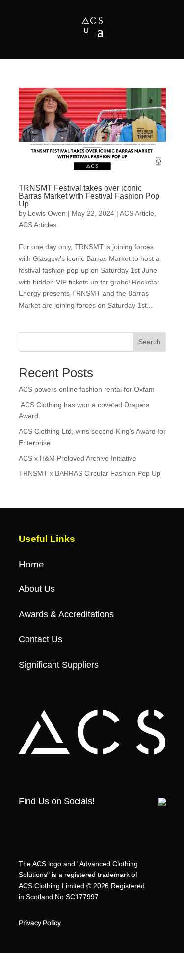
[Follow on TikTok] (81, 822)
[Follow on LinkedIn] (120, 822)
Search (149, 342)
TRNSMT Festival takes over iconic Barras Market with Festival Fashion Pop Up (89, 196)
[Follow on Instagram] (61, 822)
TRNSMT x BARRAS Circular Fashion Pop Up (89, 473)
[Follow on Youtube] (100, 822)
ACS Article (137, 213)
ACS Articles (37, 225)
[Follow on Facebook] (22, 822)
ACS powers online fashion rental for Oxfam (87, 389)
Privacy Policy (40, 923)
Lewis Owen (47, 213)
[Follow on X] (42, 822)
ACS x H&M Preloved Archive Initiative (77, 458)
